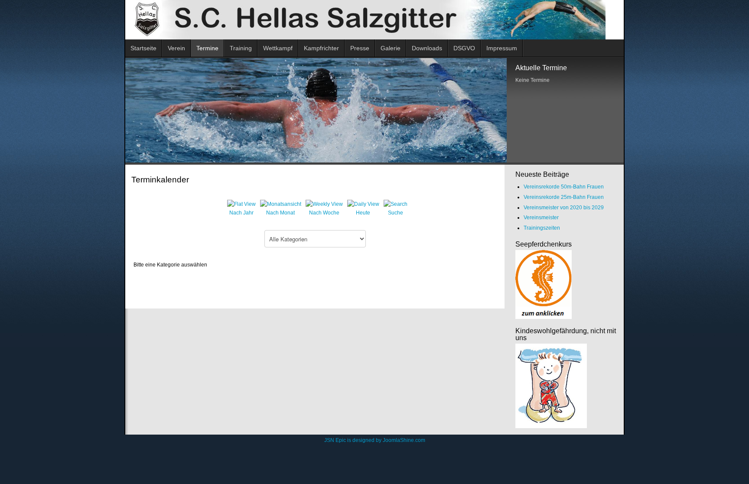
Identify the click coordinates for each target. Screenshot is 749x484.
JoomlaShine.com (404, 440)
